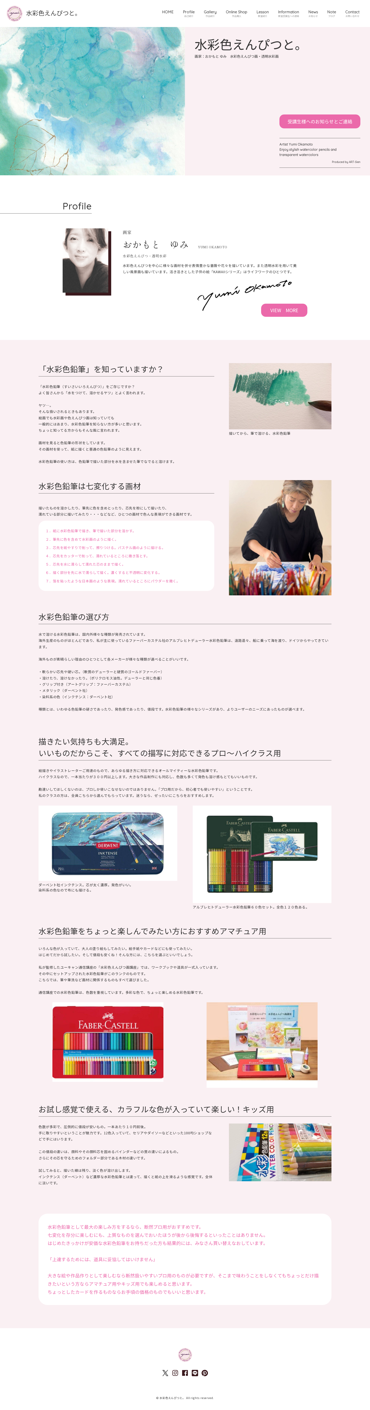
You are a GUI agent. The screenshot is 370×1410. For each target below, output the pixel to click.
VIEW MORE (284, 310)
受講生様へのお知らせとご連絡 (320, 121)
